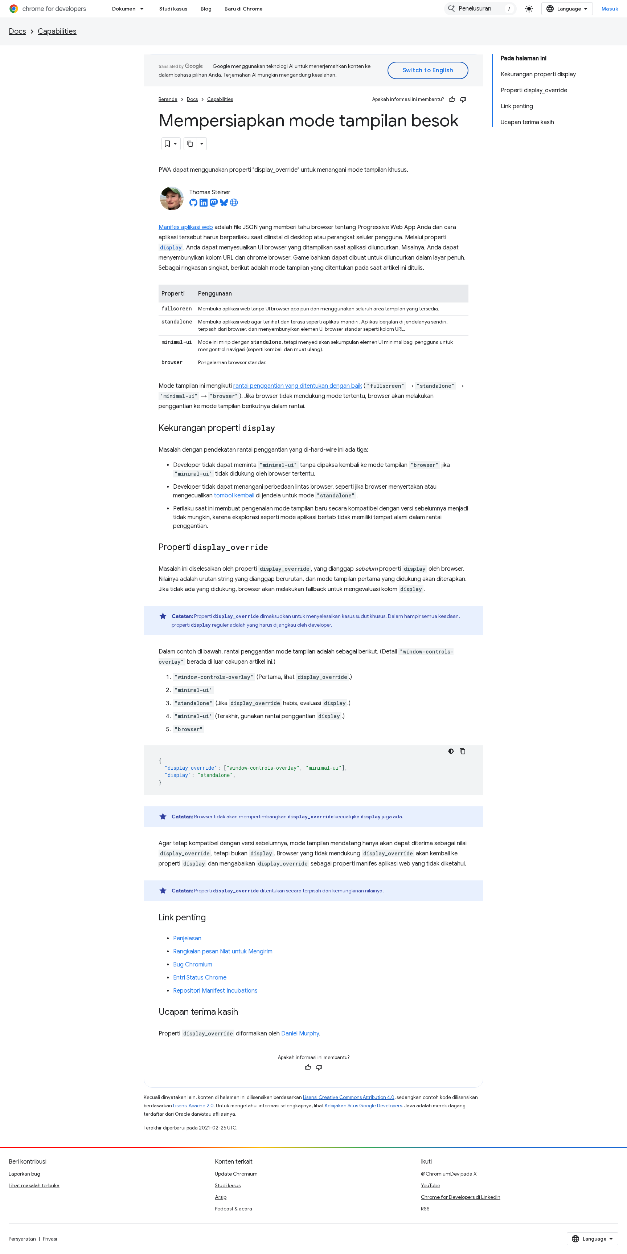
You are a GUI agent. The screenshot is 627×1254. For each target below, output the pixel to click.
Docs (17, 31)
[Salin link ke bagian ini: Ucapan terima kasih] (245, 1012)
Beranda (168, 99)
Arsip (220, 1197)
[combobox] (480, 8)
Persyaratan (22, 1239)
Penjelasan (187, 938)
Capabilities (57, 31)
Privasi (50, 1239)
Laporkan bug (24, 1173)
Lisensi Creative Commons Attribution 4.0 (348, 1097)
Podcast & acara (233, 1208)
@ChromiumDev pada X (449, 1173)
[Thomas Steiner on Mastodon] (214, 205)
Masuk (610, 8)
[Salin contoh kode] (462, 751)
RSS (425, 1208)
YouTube (430, 1185)
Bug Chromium (192, 964)
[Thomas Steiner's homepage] (234, 205)
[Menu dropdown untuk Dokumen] (144, 8)
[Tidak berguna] (463, 99)
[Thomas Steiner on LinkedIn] (204, 205)
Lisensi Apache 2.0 (193, 1106)
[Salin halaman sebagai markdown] (190, 144)
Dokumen (123, 8)
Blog (206, 8)
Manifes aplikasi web (186, 227)
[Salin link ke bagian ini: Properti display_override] (275, 547)
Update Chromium (236, 1173)
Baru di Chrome (244, 8)
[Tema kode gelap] (451, 751)
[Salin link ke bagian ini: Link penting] (213, 918)
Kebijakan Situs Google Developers (363, 1106)
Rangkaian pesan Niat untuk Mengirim (222, 951)
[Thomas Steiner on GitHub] (193, 205)
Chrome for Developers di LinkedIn (460, 1197)
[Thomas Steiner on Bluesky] (224, 205)
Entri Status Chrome (199, 977)
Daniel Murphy (300, 1033)
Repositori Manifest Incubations (215, 990)
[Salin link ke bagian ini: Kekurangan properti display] (282, 428)
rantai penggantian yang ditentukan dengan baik (297, 386)
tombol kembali (234, 495)
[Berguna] (452, 99)
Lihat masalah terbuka (34, 1185)
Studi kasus (173, 8)
